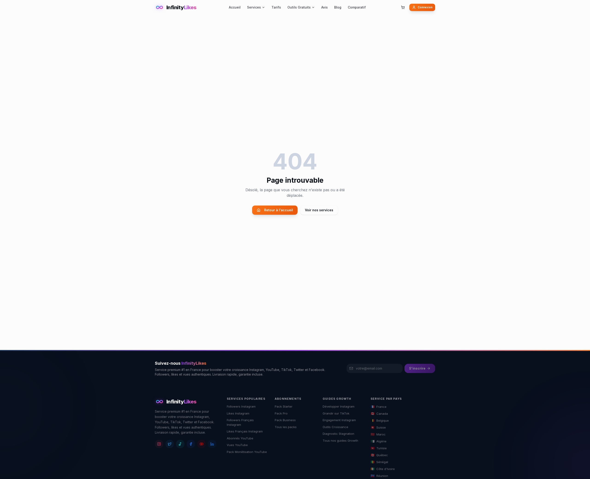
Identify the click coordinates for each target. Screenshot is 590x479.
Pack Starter (283, 406)
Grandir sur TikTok (336, 413)
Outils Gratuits (299, 7)
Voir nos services (319, 210)
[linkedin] (212, 444)
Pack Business (285, 420)
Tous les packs (286, 427)
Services (254, 7)
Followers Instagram (241, 406)
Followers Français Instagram (240, 422)
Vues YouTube (237, 445)
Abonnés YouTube (240, 438)
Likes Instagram (238, 413)
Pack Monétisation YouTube (247, 452)
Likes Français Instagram (245, 431)
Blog (337, 7)
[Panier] (402, 7)
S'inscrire (417, 368)
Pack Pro (281, 413)
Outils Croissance (335, 427)
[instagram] (159, 444)
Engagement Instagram (339, 420)
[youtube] (201, 444)
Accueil (235, 7)
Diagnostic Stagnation (338, 433)
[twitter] (169, 444)
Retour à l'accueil (278, 210)
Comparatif (357, 7)
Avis (324, 7)
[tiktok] (180, 444)
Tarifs (276, 7)
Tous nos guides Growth (340, 440)
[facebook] (191, 444)
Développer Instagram (338, 406)
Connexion (425, 7)
